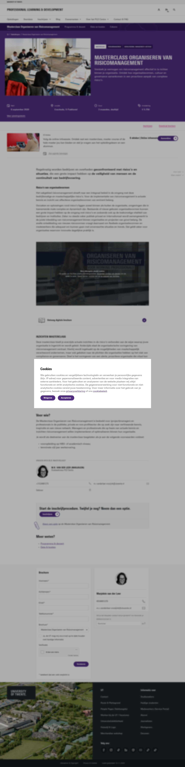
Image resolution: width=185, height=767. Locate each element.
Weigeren (48, 398)
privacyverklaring (75, 391)
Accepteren (66, 398)
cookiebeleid (100, 391)
